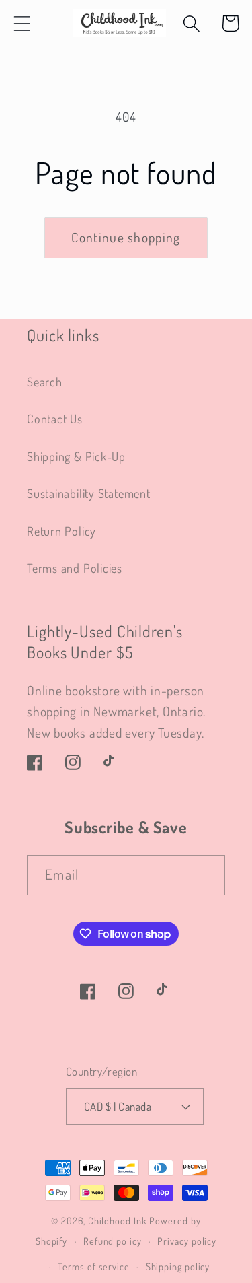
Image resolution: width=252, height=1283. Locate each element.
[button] (22, 23)
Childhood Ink (117, 1220)
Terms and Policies (74, 568)
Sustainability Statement (89, 493)
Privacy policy (186, 1241)
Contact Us (55, 418)
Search (44, 381)
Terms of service (94, 1266)
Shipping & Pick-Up (76, 456)
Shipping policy (178, 1266)
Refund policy (112, 1241)
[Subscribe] (205, 875)
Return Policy (61, 531)
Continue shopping (125, 237)
